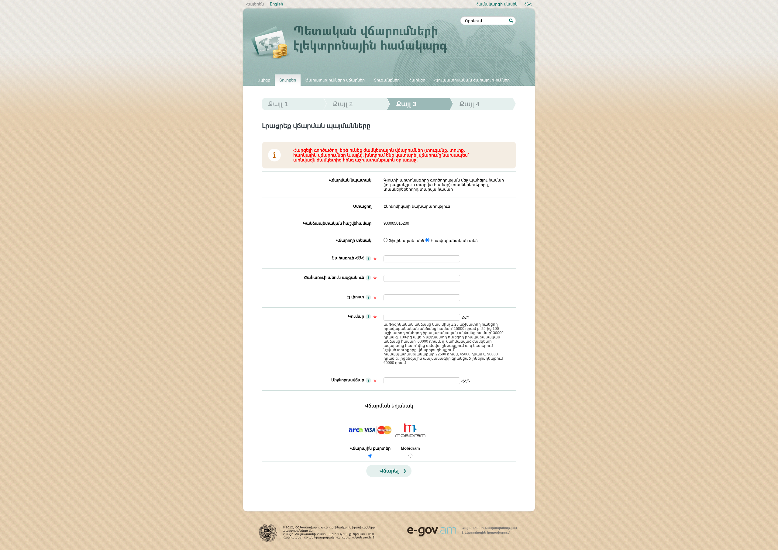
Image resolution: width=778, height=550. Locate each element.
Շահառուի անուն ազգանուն (334, 277)
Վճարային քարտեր (370, 448)
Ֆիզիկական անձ (406, 240)
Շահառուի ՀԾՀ (348, 258)
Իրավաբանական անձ (454, 240)
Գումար (356, 316)
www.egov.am (462, 529)
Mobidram (410, 448)
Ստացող (362, 206)
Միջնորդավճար (347, 380)
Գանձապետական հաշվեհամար (337, 223)
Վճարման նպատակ (350, 180)
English (276, 4)
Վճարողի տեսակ (353, 240)
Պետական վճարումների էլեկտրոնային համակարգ (355, 43)
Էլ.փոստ (355, 297)
